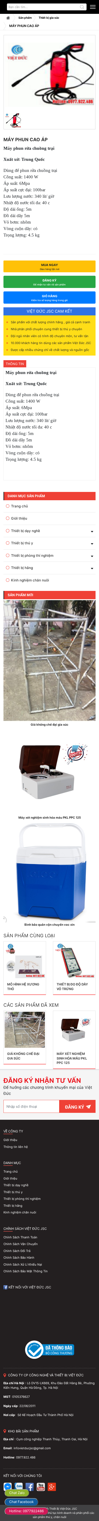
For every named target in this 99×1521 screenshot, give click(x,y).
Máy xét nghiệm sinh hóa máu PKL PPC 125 (72, 1058)
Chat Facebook (21, 1502)
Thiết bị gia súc (49, 17)
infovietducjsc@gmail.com (32, 1448)
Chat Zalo (17, 1493)
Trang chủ (8, 18)
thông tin (15, 364)
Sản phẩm (25, 17)
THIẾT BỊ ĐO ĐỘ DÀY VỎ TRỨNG (72, 986)
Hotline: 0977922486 (26, 1511)
